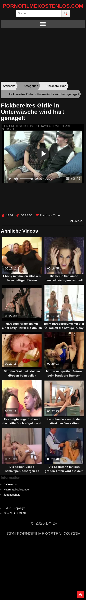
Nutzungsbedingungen (17, 489)
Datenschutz (11, 484)
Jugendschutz (12, 494)
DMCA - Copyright (14, 508)
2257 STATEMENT (15, 513)
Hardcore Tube (50, 215)
